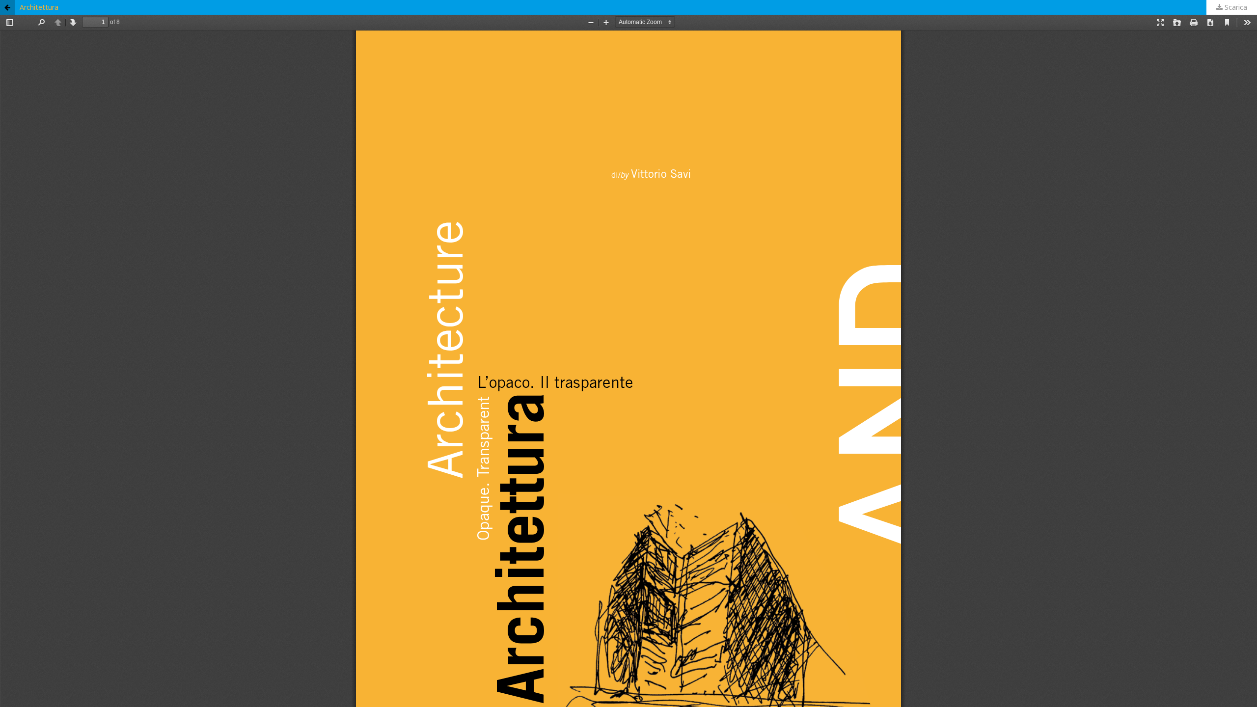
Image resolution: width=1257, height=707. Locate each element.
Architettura (39, 7)
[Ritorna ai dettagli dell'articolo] (7, 7)
